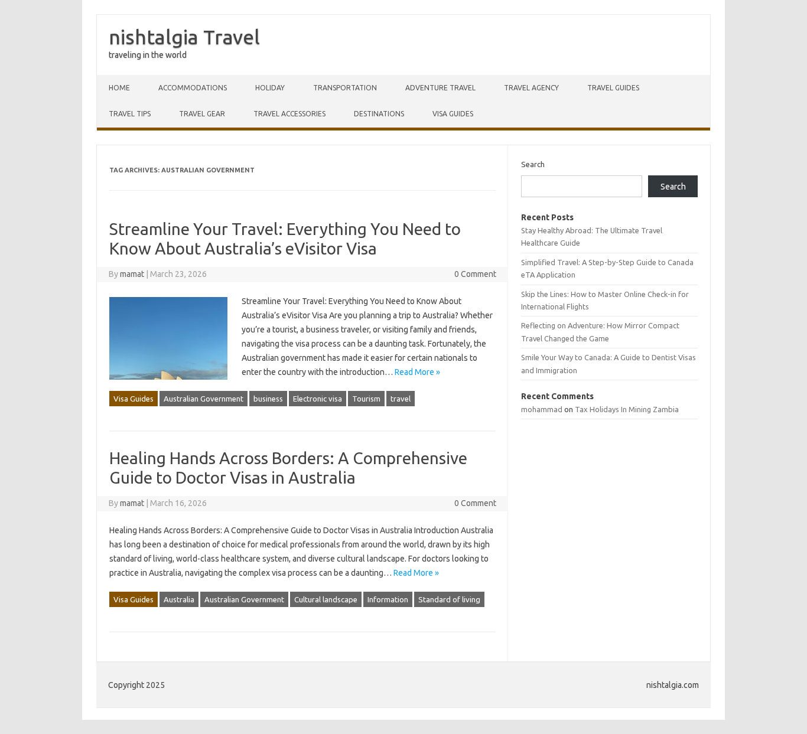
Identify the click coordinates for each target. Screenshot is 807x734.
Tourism (366, 398)
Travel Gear (202, 114)
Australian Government (203, 398)
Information (387, 599)
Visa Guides (452, 114)
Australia (179, 599)
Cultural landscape (325, 599)
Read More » (417, 372)
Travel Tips (130, 114)
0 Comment (475, 274)
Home (119, 88)
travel (401, 398)
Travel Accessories (289, 114)
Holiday (270, 88)
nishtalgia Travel (184, 36)
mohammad (541, 409)
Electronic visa (317, 398)
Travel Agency (531, 88)
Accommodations (192, 88)
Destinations (379, 114)
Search (533, 164)
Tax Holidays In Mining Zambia (627, 409)
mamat (132, 274)
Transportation (345, 88)
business (268, 398)
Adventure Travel (440, 88)
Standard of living (449, 599)
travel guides (613, 88)
